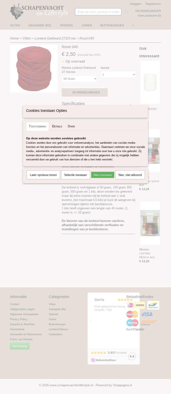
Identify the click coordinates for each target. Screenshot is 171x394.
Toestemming (37, 126)
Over (71, 126)
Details (57, 126)
